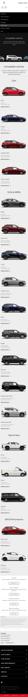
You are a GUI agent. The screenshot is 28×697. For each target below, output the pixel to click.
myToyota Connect (5, 28)
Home (1, 629)
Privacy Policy (3, 689)
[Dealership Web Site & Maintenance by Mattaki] (3, 692)
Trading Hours (9, 642)
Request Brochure (14, 583)
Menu (26, 7)
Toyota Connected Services (15, 629)
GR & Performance (8, 663)
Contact (4, 676)
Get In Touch (14, 613)
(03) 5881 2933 (7, 638)
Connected (3, 13)
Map (2, 642)
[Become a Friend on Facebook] (1, 682)
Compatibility (4, 25)
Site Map (18, 687)
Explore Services (5, 106)
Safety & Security (5, 16)
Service (4, 672)
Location (5, 7)
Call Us (2, 7)
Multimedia (3, 22)
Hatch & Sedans (7, 650)
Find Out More (14, 604)
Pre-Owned (5, 667)
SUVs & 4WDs (5, 654)
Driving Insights (4, 19)
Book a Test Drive (14, 594)
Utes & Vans (5, 659)
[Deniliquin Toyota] (3, 2)
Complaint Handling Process (12, 689)
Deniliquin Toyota (22, 2)
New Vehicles (6, 629)
